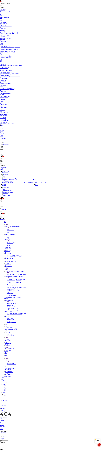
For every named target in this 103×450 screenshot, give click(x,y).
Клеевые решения (7, 359)
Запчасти (6, 269)
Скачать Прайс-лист (3, 422)
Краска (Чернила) (7, 263)
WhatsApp (3, 154)
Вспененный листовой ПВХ (11, 254)
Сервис (1, 419)
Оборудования (7, 299)
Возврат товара (2, 426)
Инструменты (7, 352)
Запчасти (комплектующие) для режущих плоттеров (14, 282)
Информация (2, 420)
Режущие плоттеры (9, 321)
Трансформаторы (9, 333)
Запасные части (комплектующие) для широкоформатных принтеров (16, 286)
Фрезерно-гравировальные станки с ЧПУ (12, 308)
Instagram (3, 409)
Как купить (5, 381)
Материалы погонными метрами (9, 368)
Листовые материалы (8, 252)
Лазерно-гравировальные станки (11, 312)
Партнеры (1, 428)
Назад (5, 221)
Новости (1, 429)
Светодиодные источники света (9, 348)
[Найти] (1, 5)
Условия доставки (2, 425)
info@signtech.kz (3, 408)
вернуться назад (2, 417)
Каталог (5, 222)
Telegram (3, 153)
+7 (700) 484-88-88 (3, 138)
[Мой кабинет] (0, 210)
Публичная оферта (2, 430)
